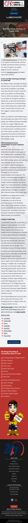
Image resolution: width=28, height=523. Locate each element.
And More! (6, 396)
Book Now (14, 13)
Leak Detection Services (14, 468)
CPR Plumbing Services (10, 60)
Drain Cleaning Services (14, 466)
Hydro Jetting (7, 385)
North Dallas (8, 331)
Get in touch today (7, 307)
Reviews (14, 473)
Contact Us (14, 476)
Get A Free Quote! (14, 342)
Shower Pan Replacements (11, 380)
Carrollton (7, 318)
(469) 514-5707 (15, 17)
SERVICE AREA (5, 315)
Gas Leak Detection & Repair (12, 374)
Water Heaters (7, 363)
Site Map (14, 481)
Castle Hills (7, 321)
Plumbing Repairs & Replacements (14, 358)
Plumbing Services (14, 463)
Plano (5, 333)
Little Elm (7, 328)
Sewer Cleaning (8, 383)
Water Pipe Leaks (8, 368)
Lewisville (7, 326)
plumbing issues (12, 72)
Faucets (5, 371)
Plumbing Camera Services (11, 388)
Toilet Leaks (7, 366)
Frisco (5, 323)
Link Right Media (19, 521)
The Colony (7, 336)
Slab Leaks (6, 377)
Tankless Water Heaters (10, 393)
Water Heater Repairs (10, 391)
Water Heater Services (14, 471)
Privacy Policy (14, 478)
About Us (14, 461)
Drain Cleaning (7, 360)
